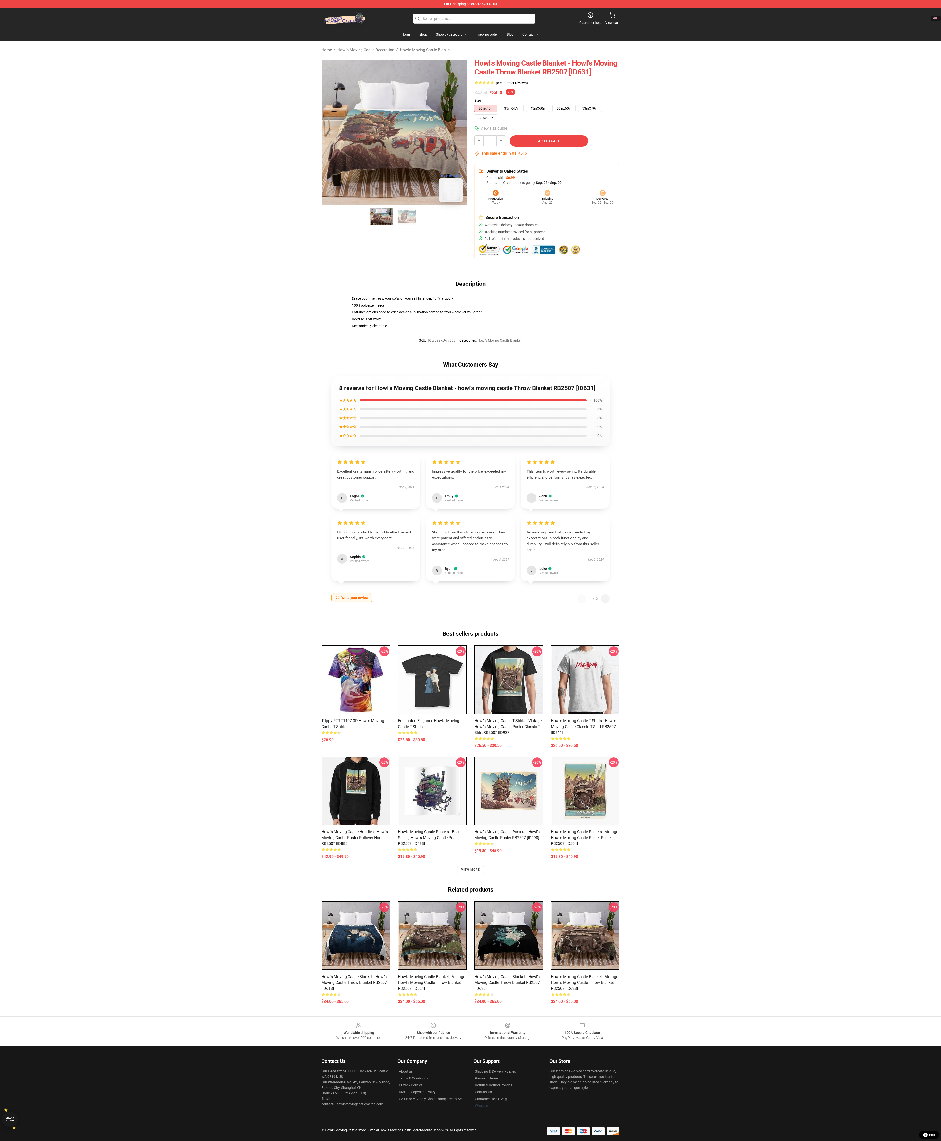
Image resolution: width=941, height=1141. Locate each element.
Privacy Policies (410, 1085)
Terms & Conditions (413, 1078)
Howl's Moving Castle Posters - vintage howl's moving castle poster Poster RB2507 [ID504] (584, 838)
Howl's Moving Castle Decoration (365, 50)
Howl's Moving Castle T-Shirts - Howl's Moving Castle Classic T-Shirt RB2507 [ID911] (583, 727)
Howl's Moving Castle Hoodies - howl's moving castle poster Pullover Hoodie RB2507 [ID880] (355, 838)
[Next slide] (459, 132)
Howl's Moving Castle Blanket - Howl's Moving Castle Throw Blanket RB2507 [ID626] (507, 982)
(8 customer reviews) (512, 83)
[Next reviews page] (605, 598)
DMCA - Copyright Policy (417, 1092)
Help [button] (932, 1135)
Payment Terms (487, 1078)
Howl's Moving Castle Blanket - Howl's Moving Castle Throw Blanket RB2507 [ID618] (354, 982)
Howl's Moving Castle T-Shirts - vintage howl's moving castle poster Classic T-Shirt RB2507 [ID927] (508, 727)
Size (477, 100)
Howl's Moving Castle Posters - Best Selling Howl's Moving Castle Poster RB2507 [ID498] (429, 838)
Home (327, 50)
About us (406, 1071)
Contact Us (483, 1092)
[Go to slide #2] (407, 216)
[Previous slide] (329, 132)
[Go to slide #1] (381, 216)
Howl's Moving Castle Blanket (425, 50)
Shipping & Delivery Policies (495, 1071)
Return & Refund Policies (493, 1085)
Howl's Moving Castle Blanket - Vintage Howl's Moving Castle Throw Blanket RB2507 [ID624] (431, 982)
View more (470, 869)
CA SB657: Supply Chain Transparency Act (431, 1099)
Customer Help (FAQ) (491, 1099)
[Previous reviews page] (581, 598)
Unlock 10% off (10, 1119)
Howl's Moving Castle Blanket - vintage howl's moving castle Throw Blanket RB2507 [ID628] (584, 982)
